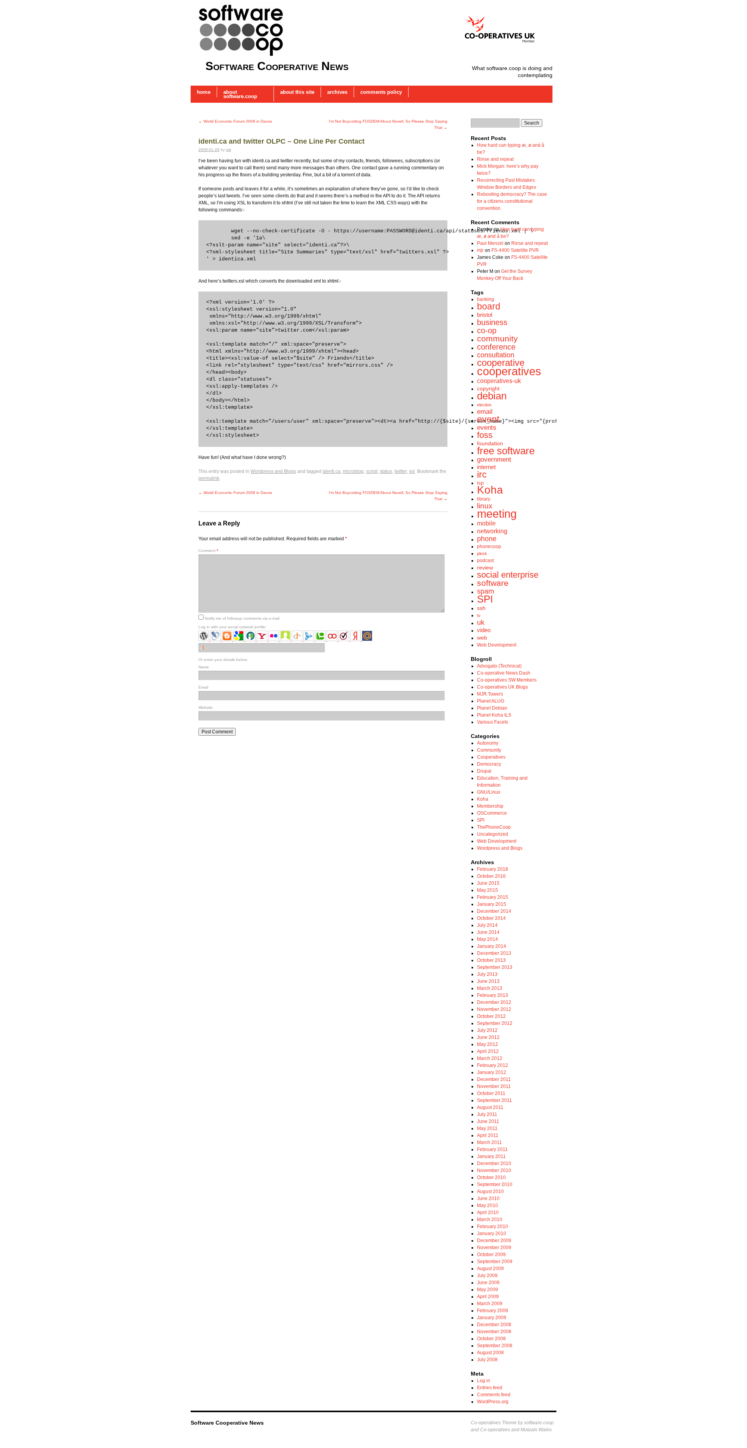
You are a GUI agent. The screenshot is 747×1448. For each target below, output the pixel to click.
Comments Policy (381, 92)
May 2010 (487, 1205)
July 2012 (487, 1030)
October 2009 (491, 1254)
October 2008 (491, 1338)
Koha (490, 490)
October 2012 (491, 1016)
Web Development (496, 645)
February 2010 (492, 1226)
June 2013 (488, 981)
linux (485, 506)
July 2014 (487, 925)
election (484, 404)
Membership (490, 806)
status (386, 471)
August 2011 (490, 1107)
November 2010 (494, 1170)
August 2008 (490, 1352)
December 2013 (494, 953)
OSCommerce (492, 813)
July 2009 (487, 1275)
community (497, 338)
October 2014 (491, 918)
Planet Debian (492, 708)
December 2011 (494, 1079)
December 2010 (494, 1163)
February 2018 (492, 869)
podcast (485, 560)
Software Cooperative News (277, 66)
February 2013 (492, 995)
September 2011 (494, 1100)
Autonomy (487, 743)
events (486, 427)
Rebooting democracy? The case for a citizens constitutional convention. (512, 201)
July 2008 (487, 1359)
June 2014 (488, 932)
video (484, 630)
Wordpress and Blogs (273, 471)
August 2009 (490, 1268)
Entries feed (489, 1387)
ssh (481, 608)
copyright (488, 388)
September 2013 (494, 967)
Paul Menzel (490, 243)
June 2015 (488, 883)
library (483, 499)
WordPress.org (493, 1401)
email (485, 411)
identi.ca (331, 471)
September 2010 (494, 1184)
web (482, 637)
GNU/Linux (488, 792)
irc (482, 474)
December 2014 (494, 911)
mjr (228, 150)
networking (492, 530)
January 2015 (491, 904)
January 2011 (491, 1156)
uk (480, 622)
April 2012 (488, 1051)
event (488, 419)
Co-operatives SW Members (507, 680)
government (494, 459)
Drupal (484, 771)
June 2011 (488, 1121)
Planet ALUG (490, 701)
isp (480, 483)
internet (486, 467)
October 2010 (491, 1177)
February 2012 (492, 1065)
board (488, 306)
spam (485, 591)
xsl (412, 471)
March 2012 (489, 1058)
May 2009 (487, 1289)
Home (203, 92)
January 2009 (491, 1317)
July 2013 (487, 974)
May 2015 (487, 890)
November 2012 (494, 1009)
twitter (401, 471)
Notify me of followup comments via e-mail (242, 618)
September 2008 (494, 1345)
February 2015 (492, 897)
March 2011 (489, 1142)
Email (203, 687)
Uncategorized (492, 834)
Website (205, 707)
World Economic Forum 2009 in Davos (235, 121)
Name (203, 667)
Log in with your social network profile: (232, 627)
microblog (353, 471)
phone (486, 539)
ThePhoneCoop (494, 827)
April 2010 (488, 1212)
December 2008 (494, 1324)
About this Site (297, 92)
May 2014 (487, 939)
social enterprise (507, 575)
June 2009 (488, 1282)
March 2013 (489, 988)
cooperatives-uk (499, 380)
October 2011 (491, 1093)
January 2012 (491, 1072)
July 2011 (487, 1114)
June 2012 (488, 1037)
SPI (485, 599)
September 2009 (494, 1261)
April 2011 (487, 1135)
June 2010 (488, 1198)
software (493, 583)
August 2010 (490, 1191)
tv (478, 615)
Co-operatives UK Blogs (502, 687)
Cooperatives (491, 757)
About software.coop (240, 94)
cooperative (500, 362)
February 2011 (492, 1149)
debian (492, 396)
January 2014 (491, 946)
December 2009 (494, 1240)
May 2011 (487, 1128)
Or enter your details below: (223, 659)
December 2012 (494, 1002)
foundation (490, 443)
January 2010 (491, 1233)
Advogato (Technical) (499, 666)
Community (489, 750)
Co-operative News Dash (503, 673)
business (492, 322)
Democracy (489, 764)
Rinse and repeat (495, 159)
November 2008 (494, 1331)
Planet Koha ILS (494, 715)
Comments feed (493, 1394)
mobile (486, 523)
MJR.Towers (490, 694)
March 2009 (489, 1303)
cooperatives (509, 371)
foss (485, 435)
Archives (337, 92)
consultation (495, 355)
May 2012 (487, 1044)
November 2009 (494, 1247)
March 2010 (489, 1219)
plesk (482, 553)
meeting (497, 513)
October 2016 (491, 876)
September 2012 (494, 1023)
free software (506, 451)
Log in (483, 1380)
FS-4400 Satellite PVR (515, 250)
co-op (486, 330)
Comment (208, 550)
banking (485, 299)
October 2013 (491, 960)
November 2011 (494, 1086)
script (371, 471)
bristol (484, 314)
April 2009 (488, 1296)
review (485, 567)
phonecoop (489, 546)
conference (496, 347)
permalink (208, 478)
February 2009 (492, 1310)
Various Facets (492, 722)
